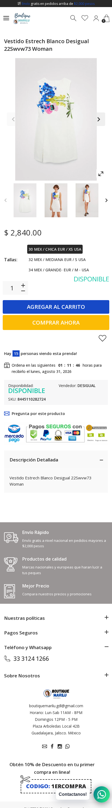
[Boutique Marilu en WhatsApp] (67, 746)
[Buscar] (73, 18)
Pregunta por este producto (38, 413)
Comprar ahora (56, 322)
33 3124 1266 (31, 658)
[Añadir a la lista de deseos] (102, 338)
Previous (13, 119)
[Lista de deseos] (85, 18)
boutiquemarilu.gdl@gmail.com (56, 705)
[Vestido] (25, 200)
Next (98, 119)
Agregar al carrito (56, 306)
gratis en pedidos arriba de (58, 3)
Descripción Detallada (34, 460)
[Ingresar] (96, 18)
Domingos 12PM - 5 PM (56, 719)
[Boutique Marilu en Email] (44, 746)
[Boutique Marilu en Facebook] (52, 746)
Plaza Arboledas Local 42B (56, 726)
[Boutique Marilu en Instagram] (60, 746)
